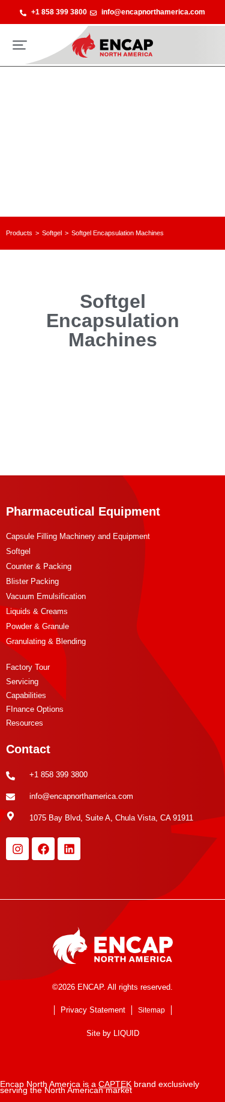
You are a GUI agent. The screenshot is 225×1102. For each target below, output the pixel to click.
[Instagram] (17, 848)
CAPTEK (114, 1084)
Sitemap (151, 1010)
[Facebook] (43, 848)
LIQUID (126, 1033)
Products (19, 232)
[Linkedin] (69, 848)
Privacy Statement (93, 1009)
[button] (20, 45)
